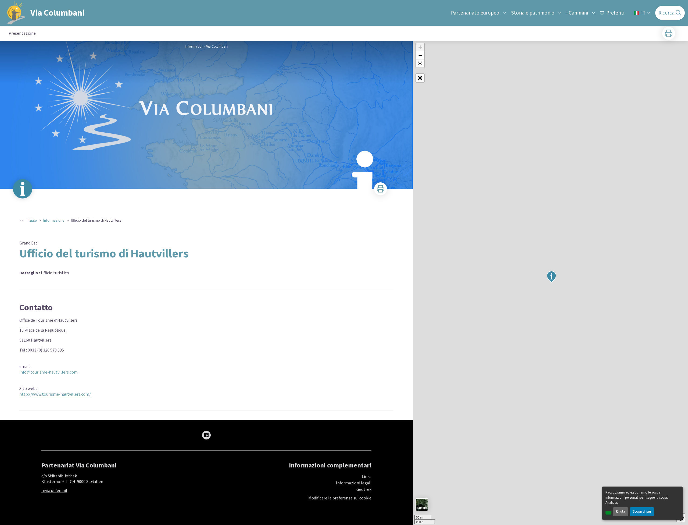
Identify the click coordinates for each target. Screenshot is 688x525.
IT (643, 13)
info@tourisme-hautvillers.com (48, 372)
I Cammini (577, 13)
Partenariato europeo (475, 13)
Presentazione (22, 33)
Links (366, 477)
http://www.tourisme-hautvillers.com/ (55, 394)
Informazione (53, 220)
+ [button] (420, 47)
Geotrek (363, 489)
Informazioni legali (353, 483)
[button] (420, 63)
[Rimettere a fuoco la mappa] (420, 78)
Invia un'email (54, 491)
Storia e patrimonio (532, 13)
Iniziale (31, 220)
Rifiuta (620, 511)
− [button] (420, 55)
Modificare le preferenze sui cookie (339, 498)
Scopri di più (642, 511)
